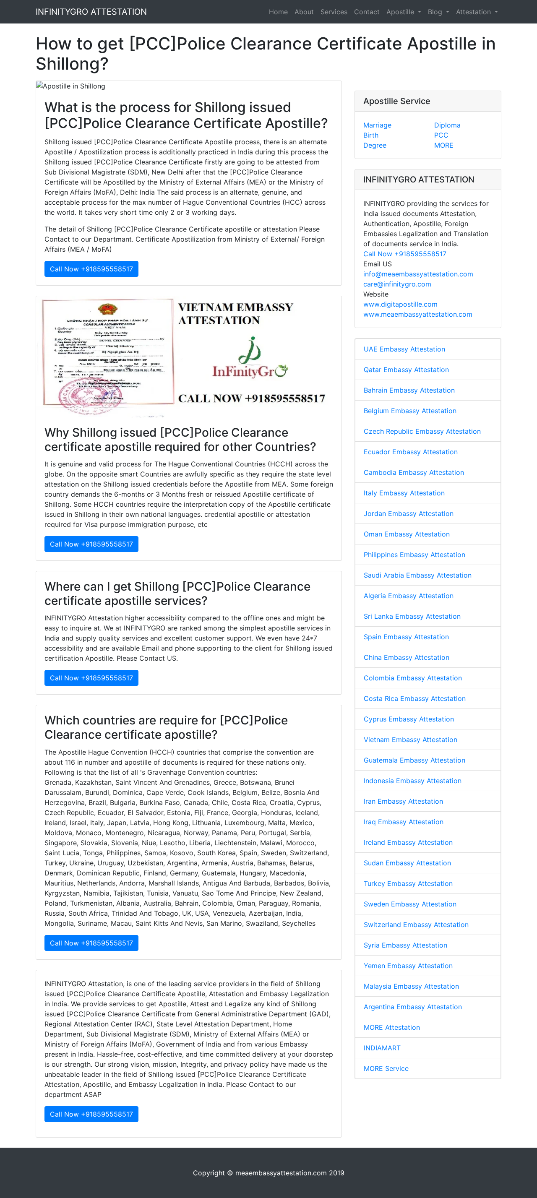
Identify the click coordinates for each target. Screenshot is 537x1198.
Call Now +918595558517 (91, 269)
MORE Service (386, 1068)
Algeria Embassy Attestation (409, 595)
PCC (441, 135)
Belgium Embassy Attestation (410, 410)
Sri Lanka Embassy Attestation (412, 616)
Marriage (377, 125)
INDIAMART (382, 1048)
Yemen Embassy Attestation (408, 965)
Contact (367, 12)
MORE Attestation (392, 1027)
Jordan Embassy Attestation (409, 513)
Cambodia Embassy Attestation (414, 472)
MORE (444, 145)
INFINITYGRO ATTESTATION (91, 12)
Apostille (401, 12)
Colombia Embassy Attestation (413, 678)
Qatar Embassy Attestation (406, 369)
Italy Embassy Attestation (404, 493)
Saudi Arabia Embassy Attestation (418, 575)
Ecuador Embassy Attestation (411, 452)
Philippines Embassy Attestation (414, 554)
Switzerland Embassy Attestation (416, 924)
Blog (436, 12)
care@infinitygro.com (397, 284)
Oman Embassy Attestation (407, 534)
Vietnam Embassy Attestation (410, 739)
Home (278, 12)
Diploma (447, 125)
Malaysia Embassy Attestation (411, 986)
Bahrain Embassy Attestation (409, 390)
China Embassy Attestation (406, 657)
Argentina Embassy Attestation (413, 1007)
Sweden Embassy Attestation (410, 904)
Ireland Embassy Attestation (408, 842)
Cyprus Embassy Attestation (409, 719)
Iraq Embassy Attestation (403, 822)
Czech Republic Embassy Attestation (422, 431)
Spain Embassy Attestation (406, 637)
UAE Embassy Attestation (404, 349)
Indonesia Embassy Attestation (412, 780)
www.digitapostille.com (400, 304)
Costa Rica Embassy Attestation (415, 698)
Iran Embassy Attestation (403, 801)
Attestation (474, 12)
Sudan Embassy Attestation (407, 863)
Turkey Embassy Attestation (408, 883)
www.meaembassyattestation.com (417, 314)
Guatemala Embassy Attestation (414, 760)
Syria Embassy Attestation (405, 945)
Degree (374, 145)
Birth (370, 135)
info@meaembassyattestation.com (418, 274)
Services (334, 12)
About (304, 12)
